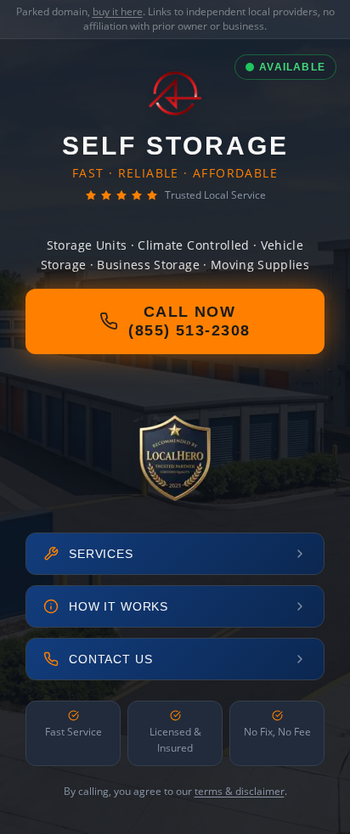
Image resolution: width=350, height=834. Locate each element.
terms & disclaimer (240, 791)
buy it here (118, 11)
